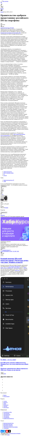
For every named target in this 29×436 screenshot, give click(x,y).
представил (16, 267)
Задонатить (3, 186)
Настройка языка (4, 433)
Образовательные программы (10, 427)
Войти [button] (2, 8)
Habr (8, 434)
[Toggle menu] (1, 1)
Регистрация (6, 396)
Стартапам (6, 428)
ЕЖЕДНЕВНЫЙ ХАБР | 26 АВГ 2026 (10, 251)
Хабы (4, 403)
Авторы (5, 406)
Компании (5, 405)
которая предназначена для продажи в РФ (11, 32)
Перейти (3, 248)
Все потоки (5, 1)
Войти (4, 395)
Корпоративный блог (8, 423)
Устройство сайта (7, 412)
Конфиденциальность (8, 418)
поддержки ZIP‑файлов (14, 266)
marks (2, 12)
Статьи (5, 401)
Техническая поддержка (14, 433)
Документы (6, 416)
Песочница (6, 407)
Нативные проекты (8, 425)
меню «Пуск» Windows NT (7, 267)
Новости (5, 402)
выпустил (17, 270)
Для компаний (6, 414)
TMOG (25, 267)
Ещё (5, 373)
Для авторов (6, 413)
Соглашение (6, 417)
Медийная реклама (7, 424)
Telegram (3, 215)
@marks (6, 207)
